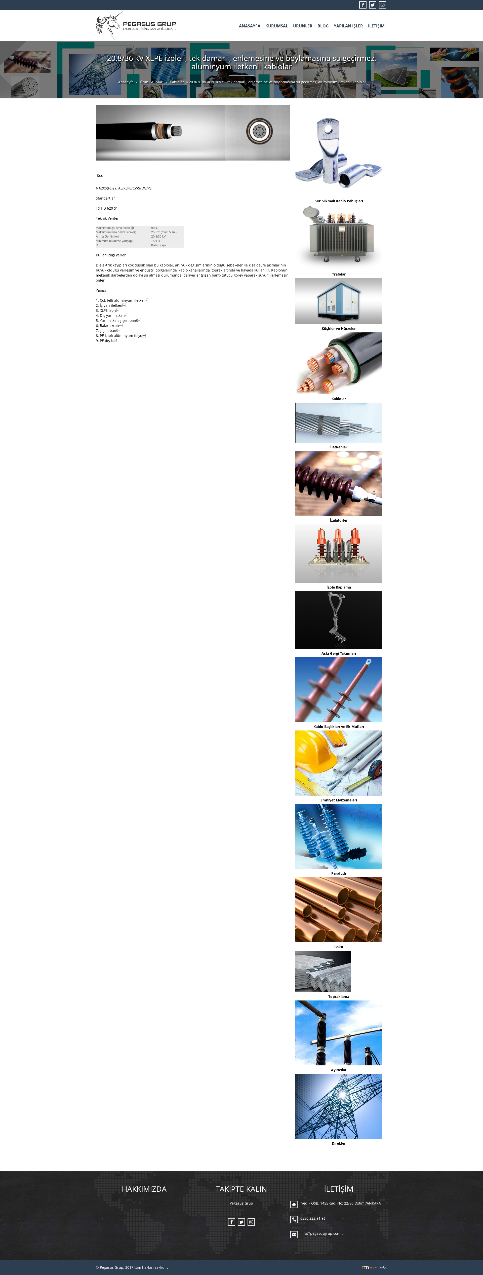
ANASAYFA (249, 26)
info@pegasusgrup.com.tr (322, 1233)
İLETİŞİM (376, 26)
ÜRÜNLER (302, 26)
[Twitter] (372, 4)
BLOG (323, 26)
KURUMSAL (276, 26)
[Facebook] (363, 4)
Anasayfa (126, 82)
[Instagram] (382, 4)
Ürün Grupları (152, 82)
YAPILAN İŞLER (348, 26)
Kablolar (177, 82)
